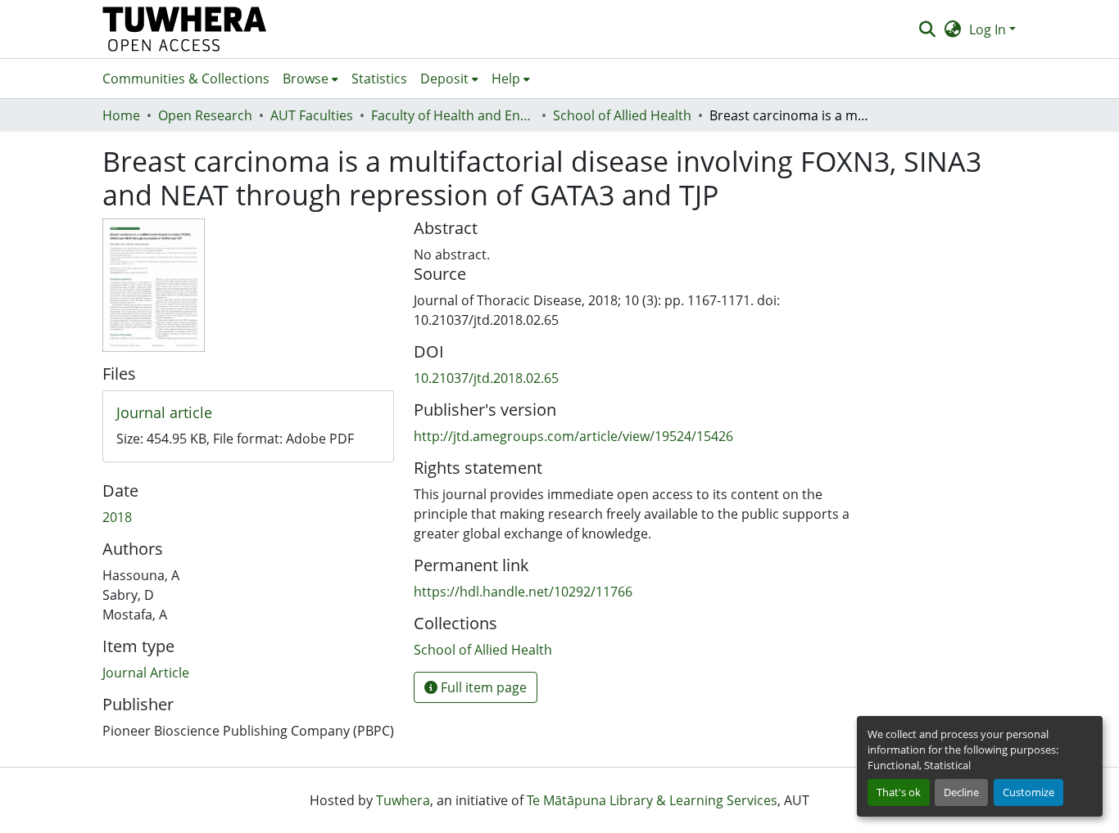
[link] (248, 413)
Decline (961, 792)
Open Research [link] (205, 115)
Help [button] (506, 79)
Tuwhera (403, 800)
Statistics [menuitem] (379, 79)
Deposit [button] (444, 79)
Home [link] (121, 115)
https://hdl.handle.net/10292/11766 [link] (523, 592)
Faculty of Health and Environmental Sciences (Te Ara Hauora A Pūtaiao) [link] (453, 115)
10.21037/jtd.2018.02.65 (486, 378)
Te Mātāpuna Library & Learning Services (652, 800)
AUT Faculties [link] (311, 115)
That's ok (899, 792)
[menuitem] (310, 78)
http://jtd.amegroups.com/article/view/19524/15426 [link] (573, 436)
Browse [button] (305, 79)
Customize (1028, 792)
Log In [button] (989, 29)
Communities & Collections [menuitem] (186, 79)
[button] (184, 29)
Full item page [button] (482, 687)
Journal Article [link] (145, 673)
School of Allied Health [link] (622, 115)
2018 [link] (117, 517)
